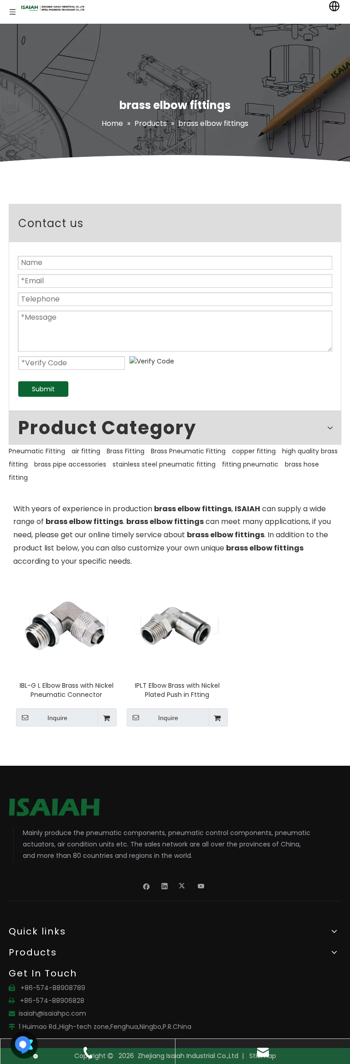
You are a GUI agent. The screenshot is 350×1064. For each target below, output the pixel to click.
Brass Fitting (125, 451)
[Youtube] (201, 886)
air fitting (86, 451)
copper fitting (254, 451)
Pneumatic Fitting (37, 451)
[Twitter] (183, 886)
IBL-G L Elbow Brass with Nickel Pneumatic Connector (66, 690)
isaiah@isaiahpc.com (52, 1013)
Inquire (57, 717)
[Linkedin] (164, 886)
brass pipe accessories (70, 464)
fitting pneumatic (250, 464)
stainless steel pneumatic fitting (164, 464)
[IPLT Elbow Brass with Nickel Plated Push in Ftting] (177, 625)
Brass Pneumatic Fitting (188, 451)
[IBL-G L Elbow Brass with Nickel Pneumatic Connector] (66, 625)
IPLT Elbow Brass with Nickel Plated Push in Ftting (177, 690)
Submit (43, 389)
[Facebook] (146, 886)
